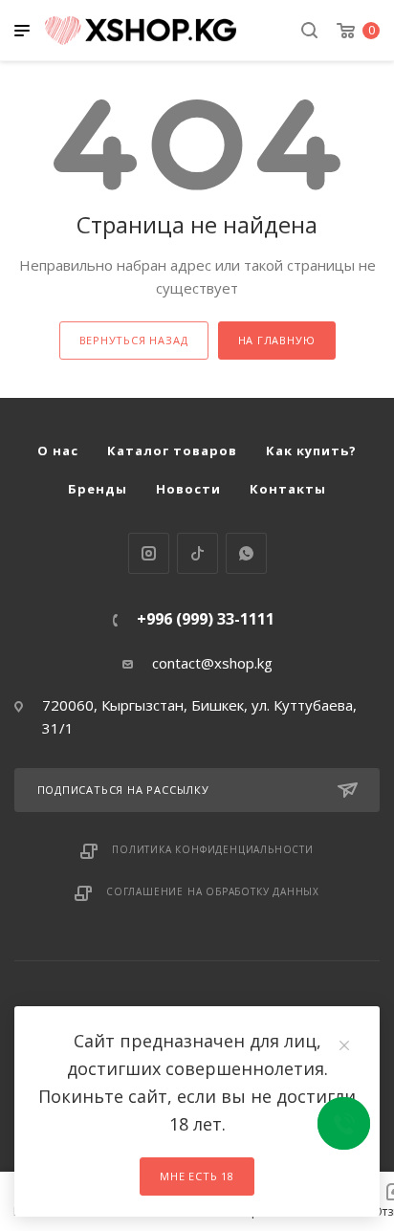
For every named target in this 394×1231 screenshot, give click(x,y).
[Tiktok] (197, 553)
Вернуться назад (133, 340)
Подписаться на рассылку (123, 789)
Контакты (288, 488)
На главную (277, 340)
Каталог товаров (172, 450)
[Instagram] (148, 553)
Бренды (97, 488)
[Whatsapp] (246, 553)
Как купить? (311, 450)
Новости (188, 488)
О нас (57, 450)
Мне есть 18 (197, 1176)
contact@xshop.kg (212, 662)
